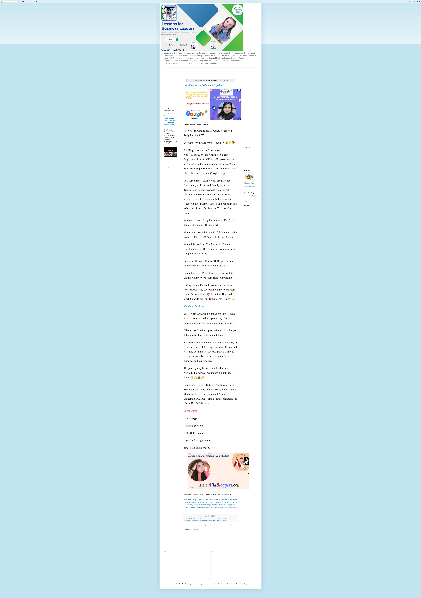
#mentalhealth (227, 500)
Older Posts (233, 526)
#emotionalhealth (217, 518)
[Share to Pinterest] (214, 516)
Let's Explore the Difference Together (203, 85)
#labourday (234, 507)
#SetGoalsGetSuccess (195, 306)
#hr (191, 505)
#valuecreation (216, 507)
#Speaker (227, 505)
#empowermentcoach (188, 510)
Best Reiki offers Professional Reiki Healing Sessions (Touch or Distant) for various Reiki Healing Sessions (170, 120)
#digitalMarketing (190, 507)
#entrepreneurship (201, 507)
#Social (196, 505)
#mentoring (210, 500)
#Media (201, 505)
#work (226, 507)
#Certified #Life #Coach (195, 518)
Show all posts (223, 80)
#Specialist (209, 520)
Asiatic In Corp (250, 183)
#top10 (195, 500)
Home (206, 526)
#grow (221, 505)
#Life (213, 502)
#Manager (207, 505)
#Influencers (188, 500)
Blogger (246, 584)
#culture (201, 500)
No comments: (199, 516)
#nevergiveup (222, 507)
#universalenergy (198, 502)
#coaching (217, 500)
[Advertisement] (189, 70)
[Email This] (206, 516)
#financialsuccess (208, 507)
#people (230, 507)
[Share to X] (210, 516)
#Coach (218, 502)
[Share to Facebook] (212, 516)
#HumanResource (228, 502)
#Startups (215, 505)
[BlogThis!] (208, 516)
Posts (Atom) (195, 529)
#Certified (208, 502)
